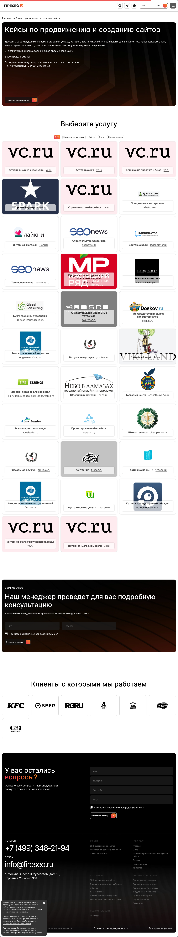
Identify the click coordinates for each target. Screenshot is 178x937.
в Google (94, 888)
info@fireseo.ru (29, 864)
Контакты (137, 868)
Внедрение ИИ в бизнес (144, 891)
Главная (136, 846)
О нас (135, 849)
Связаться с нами (150, 5)
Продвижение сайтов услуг (103, 895)
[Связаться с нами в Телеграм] (127, 5)
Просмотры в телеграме (145, 884)
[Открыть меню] (173, 5)
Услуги (94, 841)
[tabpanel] (89, 346)
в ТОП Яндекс (97, 891)
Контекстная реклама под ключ (105, 849)
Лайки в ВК (138, 903)
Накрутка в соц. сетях (145, 875)
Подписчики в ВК (141, 899)
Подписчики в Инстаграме (146, 888)
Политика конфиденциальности (111, 928)
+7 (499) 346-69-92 (38, 65)
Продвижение (97, 875)
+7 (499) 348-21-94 (37, 848)
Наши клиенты (140, 864)
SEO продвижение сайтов (102, 846)
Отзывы (136, 860)
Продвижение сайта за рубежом (106, 884)
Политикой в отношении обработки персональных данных (20, 922)
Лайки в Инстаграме (142, 895)
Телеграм (95, 915)
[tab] (74, 137)
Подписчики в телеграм (144, 880)
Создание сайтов (98, 853)
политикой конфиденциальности (41, 633)
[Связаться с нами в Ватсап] (134, 5)
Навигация (138, 841)
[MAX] (120, 5)
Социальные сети (100, 911)
